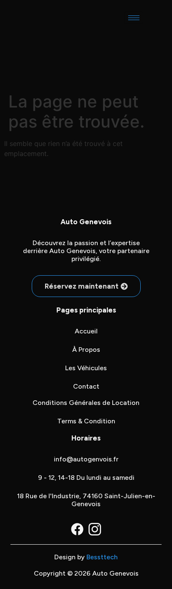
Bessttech (102, 557)
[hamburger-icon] (133, 18)
